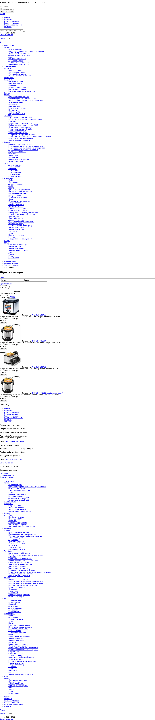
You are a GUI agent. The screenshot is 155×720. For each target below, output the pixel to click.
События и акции (11, 414)
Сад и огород (13, 216)
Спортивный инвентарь (17, 244)
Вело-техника (13, 258)
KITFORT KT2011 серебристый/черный (47, 393)
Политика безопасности (13, 25)
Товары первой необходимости (20, 239)
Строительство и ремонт (18, 210)
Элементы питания (15, 207)
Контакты (7, 27)
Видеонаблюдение (15, 61)
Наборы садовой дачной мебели (21, 222)
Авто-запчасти (14, 167)
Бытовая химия (14, 195)
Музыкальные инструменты (19, 201)
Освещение (13, 182)
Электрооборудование (17, 74)
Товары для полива (16, 227)
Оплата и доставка (11, 21)
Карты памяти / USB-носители (20, 117)
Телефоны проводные (17, 131)
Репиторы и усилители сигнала (20, 138)
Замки (10, 233)
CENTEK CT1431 (39, 367)
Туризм (11, 254)
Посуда (11, 188)
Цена (2, 277)
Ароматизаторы (14, 174)
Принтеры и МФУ (15, 83)
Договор (7, 422)
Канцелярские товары (17, 208)
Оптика (11, 199)
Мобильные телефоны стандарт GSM (23, 125)
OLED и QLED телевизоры (18, 53)
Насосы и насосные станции (19, 76)
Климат (7, 142)
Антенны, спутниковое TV (18, 63)
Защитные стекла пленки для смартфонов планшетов (29, 136)
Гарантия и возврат (12, 23)
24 (11, 297)
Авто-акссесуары (15, 165)
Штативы (12, 121)
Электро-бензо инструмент (10, 67)
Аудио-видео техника (9, 46)
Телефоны (8, 116)
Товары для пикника (16, 248)
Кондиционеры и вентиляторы (20, 144)
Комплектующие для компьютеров (21, 91)
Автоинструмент (14, 176)
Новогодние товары (16, 235)
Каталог (7, 17)
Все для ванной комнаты (18, 193)
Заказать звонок (7, 11)
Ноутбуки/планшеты (16, 81)
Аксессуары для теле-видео (19, 55)
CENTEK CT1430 (39, 315)
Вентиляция (13, 157)
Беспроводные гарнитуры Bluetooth (22, 135)
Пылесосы (12, 110)
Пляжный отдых (14, 246)
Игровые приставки (16, 205)
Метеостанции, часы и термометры (22, 99)
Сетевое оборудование (17, 87)
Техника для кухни (15, 102)
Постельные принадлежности (20, 191)
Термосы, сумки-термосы (18, 250)
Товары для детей (15, 203)
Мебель (11, 180)
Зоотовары (12, 231)
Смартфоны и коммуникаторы (20, 123)
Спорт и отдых (7, 242)
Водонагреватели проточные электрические (25, 146)
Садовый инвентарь (16, 218)
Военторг (12, 237)
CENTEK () (5, 286)
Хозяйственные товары (17, 197)
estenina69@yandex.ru (15, 441)
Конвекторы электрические (19, 159)
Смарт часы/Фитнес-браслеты (20, 127)
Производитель (6, 284)
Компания (8, 19)
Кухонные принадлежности (19, 190)
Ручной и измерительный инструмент (23, 214)
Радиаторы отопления (17, 152)
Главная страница (11, 261)
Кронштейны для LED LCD (18, 64)
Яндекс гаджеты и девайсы (19, 140)
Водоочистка (13, 104)
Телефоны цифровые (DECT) (20, 129)
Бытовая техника (7, 94)
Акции (2, 14)
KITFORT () (5, 288)
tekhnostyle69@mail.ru (15, 459)
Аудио (10, 57)
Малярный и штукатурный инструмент (23, 212)
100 (13, 297)
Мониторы (12, 85)
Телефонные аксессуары (18, 133)
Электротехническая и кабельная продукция (25, 100)
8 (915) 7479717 (14, 448)
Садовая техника (15, 70)
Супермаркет (9, 178)
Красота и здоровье (16, 106)
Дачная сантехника (16, 220)
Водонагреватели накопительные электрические (27, 148)
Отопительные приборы (17, 161)
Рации (10, 256)
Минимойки (12, 169)
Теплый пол (13, 155)
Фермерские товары (16, 224)
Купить (3, 323)
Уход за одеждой (15, 112)
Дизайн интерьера (15, 184)
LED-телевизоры (15, 49)
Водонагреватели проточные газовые (23, 150)
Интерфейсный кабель (17, 59)
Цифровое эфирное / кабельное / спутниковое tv (27, 51)
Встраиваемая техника (17, 108)
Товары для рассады (16, 229)
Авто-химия (13, 171)
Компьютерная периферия (18, 89)
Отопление (12, 153)
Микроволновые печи (16, 114)
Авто (6, 163)
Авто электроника (15, 172)
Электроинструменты (16, 72)
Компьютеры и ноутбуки (9, 79)
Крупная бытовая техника (18, 97)
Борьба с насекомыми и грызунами (22, 226)
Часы (10, 186)
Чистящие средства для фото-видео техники (25, 119)
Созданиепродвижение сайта (8, 474)
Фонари (11, 252)
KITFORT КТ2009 (39, 341)
